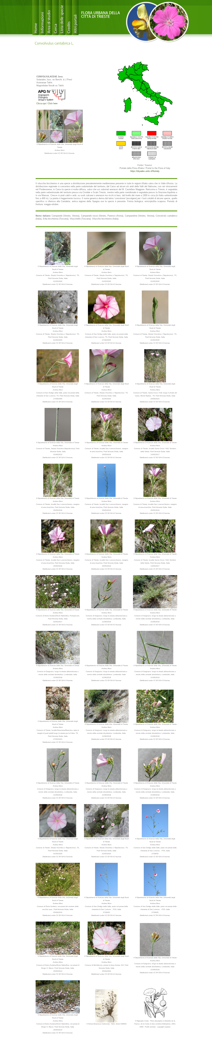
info (42, 17)
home (35, 17)
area (49, 17)
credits (68, 17)
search (55, 17)
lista (62, 17)
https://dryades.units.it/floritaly (144, 171)
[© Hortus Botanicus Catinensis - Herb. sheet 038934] (106, 1005)
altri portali (75, 17)
